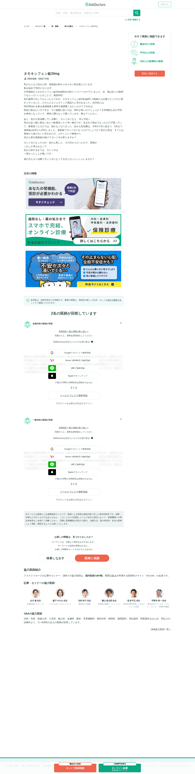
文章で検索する (132, 20)
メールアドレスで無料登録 (74, 395)
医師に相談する (150, 73)
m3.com (150, 575)
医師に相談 (92, 558)
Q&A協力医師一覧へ (161, 629)
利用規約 (63, 331)
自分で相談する (114, 300)
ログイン (165, 4)
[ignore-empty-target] (97, 13)
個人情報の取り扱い (78, 331)
